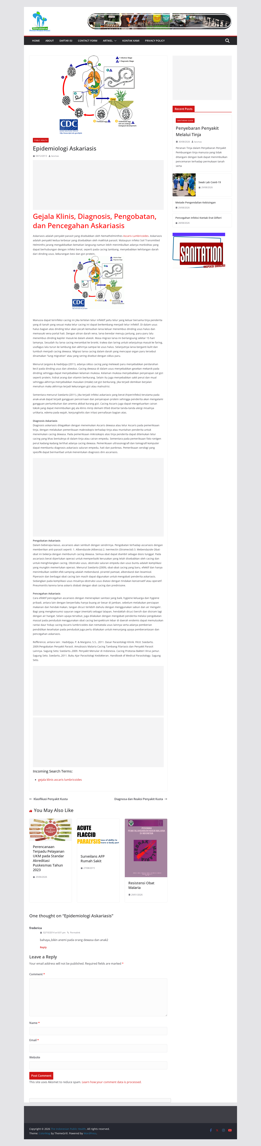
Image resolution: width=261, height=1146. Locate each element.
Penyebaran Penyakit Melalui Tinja (197, 131)
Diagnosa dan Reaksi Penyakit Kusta (138, 799)
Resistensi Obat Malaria (141, 885)
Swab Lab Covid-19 (210, 182)
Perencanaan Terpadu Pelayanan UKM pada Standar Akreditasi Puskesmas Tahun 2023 (48, 858)
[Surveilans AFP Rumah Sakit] (98, 821)
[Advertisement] (98, 185)
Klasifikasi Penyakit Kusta (51, 799)
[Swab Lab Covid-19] (184, 184)
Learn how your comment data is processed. (112, 1082)
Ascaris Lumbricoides (136, 236)
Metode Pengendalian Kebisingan (195, 202)
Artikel (108, 40)
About (49, 40)
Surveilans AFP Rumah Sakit (93, 858)
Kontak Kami (130, 40)
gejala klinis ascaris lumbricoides (60, 780)
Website (34, 1057)
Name (34, 1023)
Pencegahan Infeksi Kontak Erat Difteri (198, 217)
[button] (115, 40)
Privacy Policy (155, 40)
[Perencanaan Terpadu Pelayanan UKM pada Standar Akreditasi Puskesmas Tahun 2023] (50, 821)
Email (34, 1040)
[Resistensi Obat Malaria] (146, 821)
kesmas (55, 155)
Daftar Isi (65, 40)
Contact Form (87, 40)
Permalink (75, 932)
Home (36, 40)
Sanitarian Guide (185, 120)
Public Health (40, 140)
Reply (43, 947)
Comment (37, 974)
